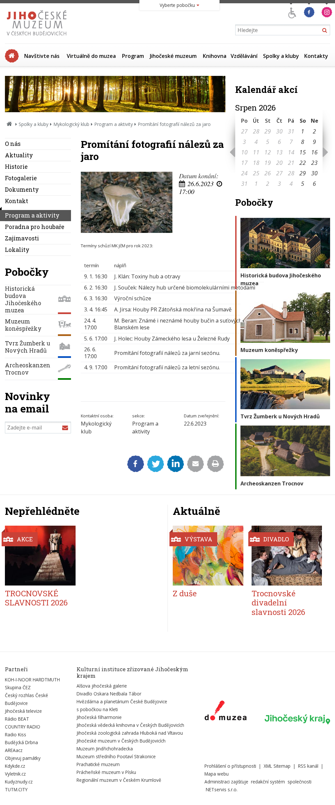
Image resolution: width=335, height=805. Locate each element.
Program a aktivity (113, 124)
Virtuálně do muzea (91, 56)
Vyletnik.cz (15, 774)
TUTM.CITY (16, 789)
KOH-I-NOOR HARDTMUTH (32, 679)
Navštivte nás (42, 56)
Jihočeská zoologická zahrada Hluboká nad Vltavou (130, 733)
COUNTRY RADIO (22, 727)
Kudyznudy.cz (19, 782)
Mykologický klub (71, 124)
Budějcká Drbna (21, 742)
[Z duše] (208, 556)
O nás (13, 144)
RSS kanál (308, 766)
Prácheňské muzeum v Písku (106, 772)
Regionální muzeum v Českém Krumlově (119, 780)
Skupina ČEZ (18, 687)
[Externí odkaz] (225, 712)
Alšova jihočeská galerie (102, 686)
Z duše (185, 593)
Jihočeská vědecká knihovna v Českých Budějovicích (130, 725)
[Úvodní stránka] (38, 37)
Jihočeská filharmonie (99, 717)
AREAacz (14, 750)
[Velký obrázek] (126, 202)
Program (133, 56)
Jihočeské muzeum (173, 56)
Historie (16, 166)
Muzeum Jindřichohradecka (105, 748)
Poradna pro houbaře (34, 227)
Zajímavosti (22, 238)
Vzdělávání (244, 56)
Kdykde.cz (15, 766)
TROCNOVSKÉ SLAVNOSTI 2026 (36, 598)
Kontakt (16, 201)
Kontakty (316, 56)
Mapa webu (216, 774)
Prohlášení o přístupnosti (230, 766)
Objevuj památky (23, 758)
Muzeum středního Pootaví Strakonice (116, 756)
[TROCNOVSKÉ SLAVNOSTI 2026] (40, 556)
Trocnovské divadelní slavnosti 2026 (278, 603)
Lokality (17, 250)
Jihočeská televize (23, 711)
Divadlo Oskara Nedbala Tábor (109, 694)
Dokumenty (22, 189)
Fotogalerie (21, 178)
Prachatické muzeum (98, 764)
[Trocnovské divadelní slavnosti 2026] (287, 556)
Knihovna (214, 56)
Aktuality (19, 155)
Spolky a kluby (281, 56)
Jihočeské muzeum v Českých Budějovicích (121, 741)
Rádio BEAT (17, 719)
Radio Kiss (15, 734)
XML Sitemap (277, 766)
